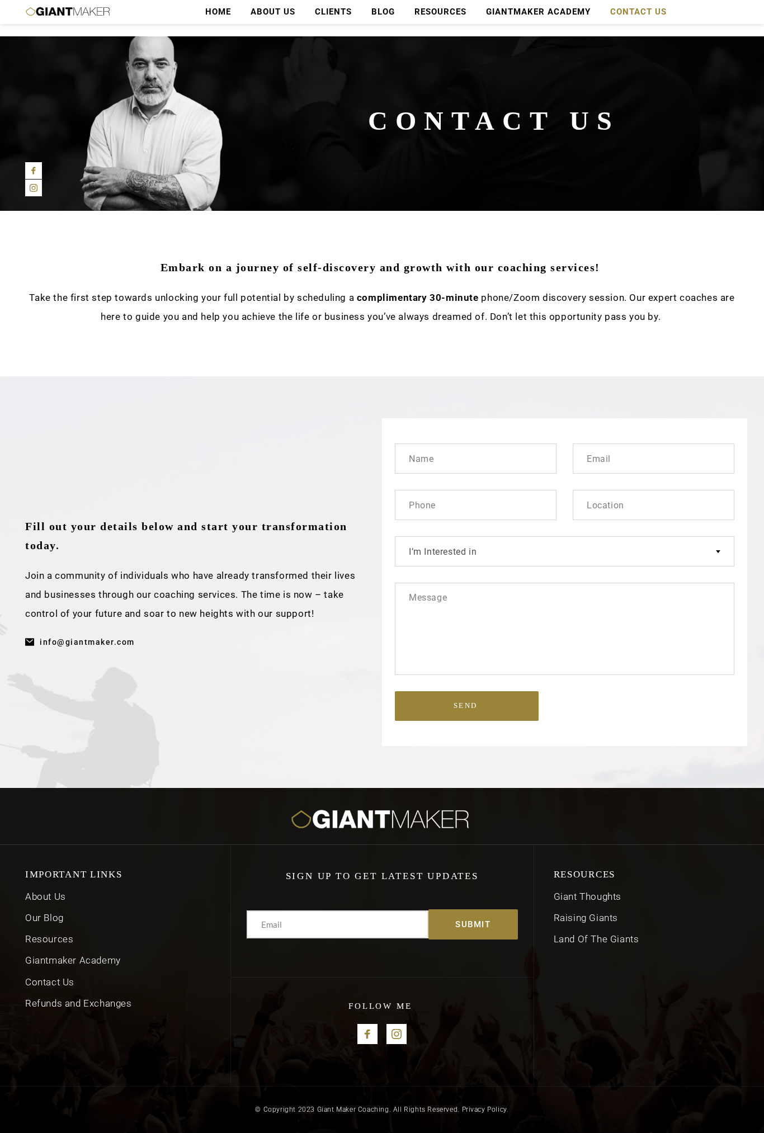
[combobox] (564, 551)
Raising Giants (586, 917)
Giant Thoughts (587, 896)
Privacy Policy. (485, 1109)
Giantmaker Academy (74, 960)
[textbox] (564, 551)
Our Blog (44, 917)
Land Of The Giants (596, 939)
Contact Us (49, 982)
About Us (45, 896)
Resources (50, 939)
